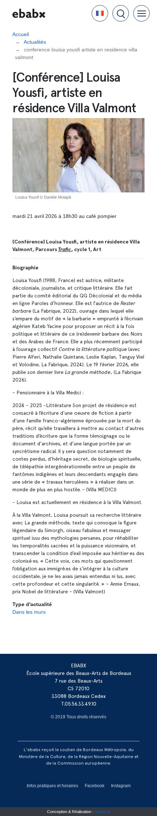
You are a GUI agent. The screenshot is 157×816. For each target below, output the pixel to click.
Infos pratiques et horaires (52, 785)
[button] (100, 13)
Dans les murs (29, 612)
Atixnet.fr (102, 811)
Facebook (94, 785)
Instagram (121, 785)
